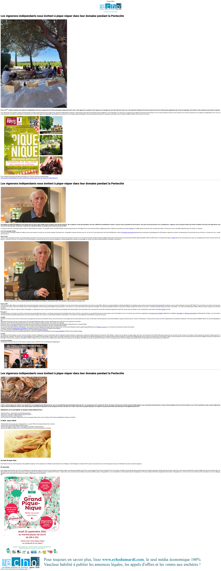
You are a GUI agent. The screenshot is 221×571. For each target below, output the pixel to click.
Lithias (163, 309)
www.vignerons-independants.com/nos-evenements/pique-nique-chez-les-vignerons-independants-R (29, 178)
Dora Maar (180, 313)
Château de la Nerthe (191, 313)
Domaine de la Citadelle (156, 313)
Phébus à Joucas (101, 327)
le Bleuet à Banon (43, 329)
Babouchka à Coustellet (20, 328)
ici (44, 473)
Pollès (173, 237)
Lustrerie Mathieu (60, 331)
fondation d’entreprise (128, 232)
